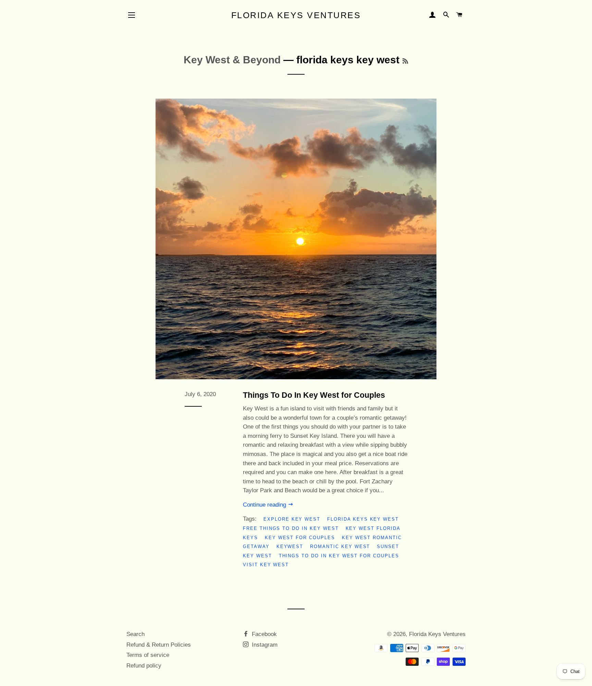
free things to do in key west (291, 528)
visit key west (266, 564)
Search (135, 634)
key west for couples (300, 537)
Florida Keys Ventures (296, 15)
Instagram (264, 644)
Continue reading (265, 504)
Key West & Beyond (232, 59)
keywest (290, 546)
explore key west (291, 519)
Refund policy (143, 665)
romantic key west (340, 546)
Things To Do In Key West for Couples (314, 395)
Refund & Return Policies (158, 644)
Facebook (263, 634)
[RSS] (405, 61)
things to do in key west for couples (339, 555)
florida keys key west (363, 519)
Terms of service (147, 655)
